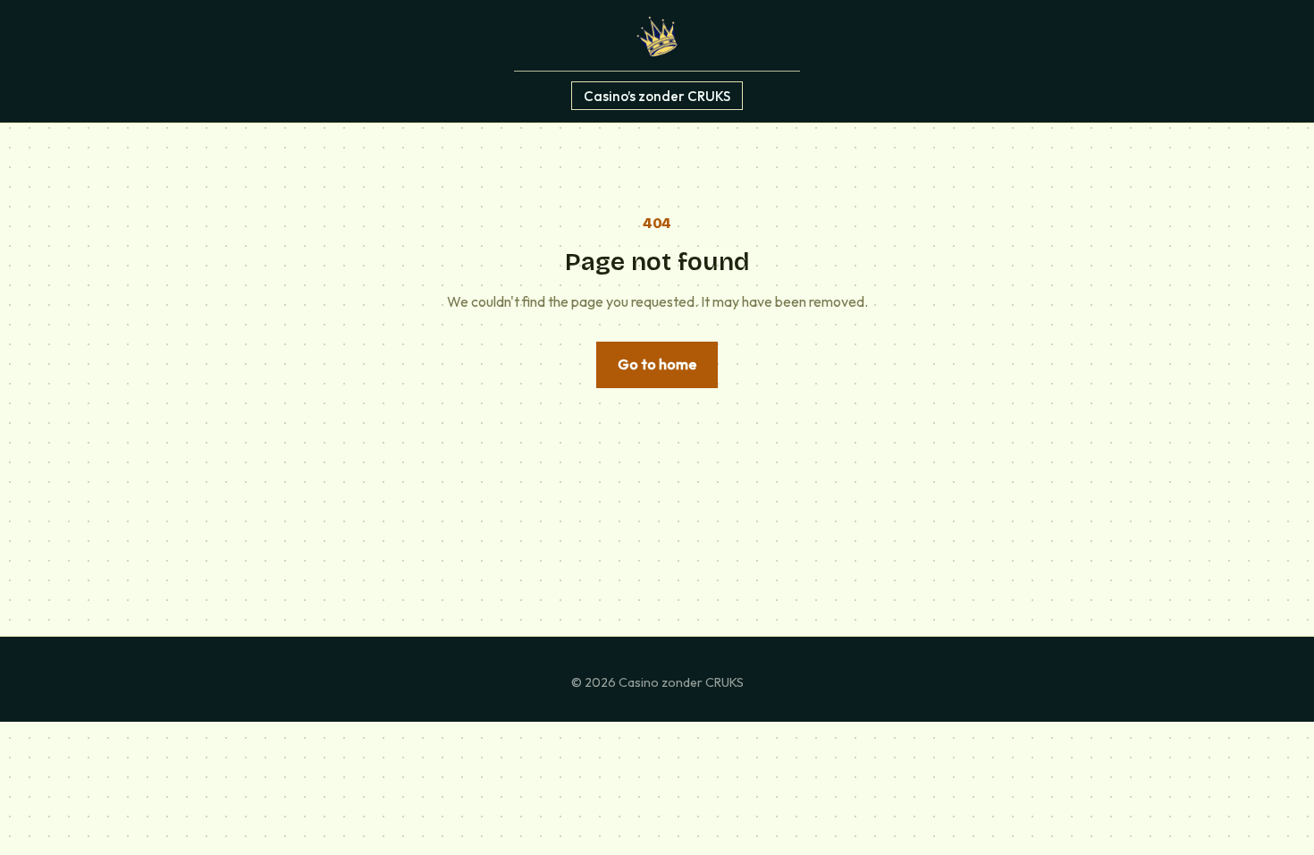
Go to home (657, 364)
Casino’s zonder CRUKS (657, 95)
